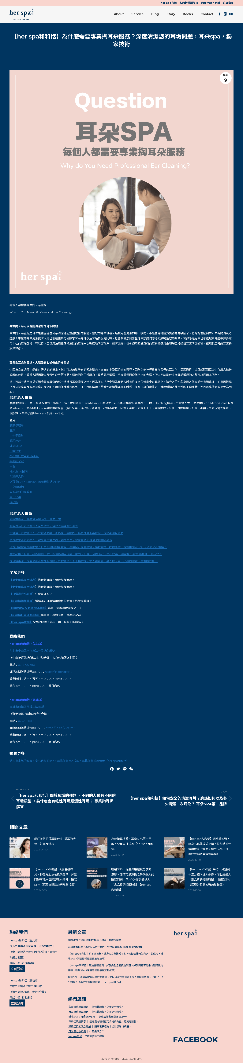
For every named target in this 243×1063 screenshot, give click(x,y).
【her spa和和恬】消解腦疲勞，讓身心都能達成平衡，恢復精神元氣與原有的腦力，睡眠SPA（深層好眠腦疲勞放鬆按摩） (209, 846)
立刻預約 (17, 968)
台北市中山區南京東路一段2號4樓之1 (31, 946)
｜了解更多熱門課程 (86, 1036)
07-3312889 (26, 721)
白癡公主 (15, 451)
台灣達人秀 (16, 476)
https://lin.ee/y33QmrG (61, 728)
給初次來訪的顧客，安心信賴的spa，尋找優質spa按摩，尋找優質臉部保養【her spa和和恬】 (69, 761)
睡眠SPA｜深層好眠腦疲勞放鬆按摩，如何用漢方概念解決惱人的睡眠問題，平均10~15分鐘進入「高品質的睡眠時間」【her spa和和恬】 (132, 880)
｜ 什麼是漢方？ (86, 1031)
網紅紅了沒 (16, 461)
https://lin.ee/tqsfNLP (59, 672)
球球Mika (15, 446)
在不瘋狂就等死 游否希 (24, 456)
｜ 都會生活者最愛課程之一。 (98, 1016)
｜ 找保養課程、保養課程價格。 (96, 1006)
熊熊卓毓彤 (16, 425)
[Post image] (19, 847)
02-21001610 (26, 665)
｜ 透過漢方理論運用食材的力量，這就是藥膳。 (103, 1021)
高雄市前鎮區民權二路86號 (25, 986)
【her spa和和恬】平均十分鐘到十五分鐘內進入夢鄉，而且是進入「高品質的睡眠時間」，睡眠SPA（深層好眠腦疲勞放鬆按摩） (209, 877)
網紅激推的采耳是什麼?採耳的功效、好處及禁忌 (55, 841)
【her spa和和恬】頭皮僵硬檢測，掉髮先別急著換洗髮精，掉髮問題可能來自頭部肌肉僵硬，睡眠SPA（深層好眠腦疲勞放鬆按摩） (55, 877)
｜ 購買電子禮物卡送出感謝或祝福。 (99, 1026)
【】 (25, 615)
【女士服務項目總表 (22, 587)
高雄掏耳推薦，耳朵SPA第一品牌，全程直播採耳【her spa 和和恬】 (132, 844)
